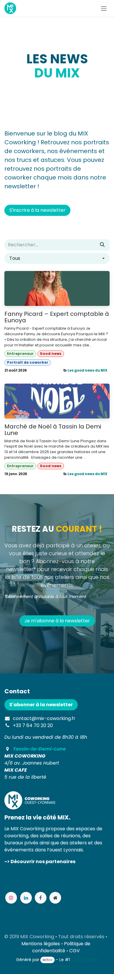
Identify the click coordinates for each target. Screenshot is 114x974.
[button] (57, 258)
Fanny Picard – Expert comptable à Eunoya (56, 317)
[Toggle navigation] (104, 8)
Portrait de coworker (27, 362)
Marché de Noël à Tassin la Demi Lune (52, 429)
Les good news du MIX (87, 370)
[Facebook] (40, 898)
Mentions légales (40, 943)
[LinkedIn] (26, 898)
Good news (50, 353)
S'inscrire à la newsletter (37, 210)
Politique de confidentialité (61, 947)
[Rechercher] (102, 244)
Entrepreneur (20, 353)
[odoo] (55, 898)
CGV (74, 950)
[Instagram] (11, 898)
